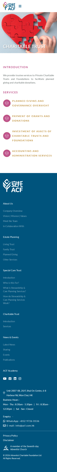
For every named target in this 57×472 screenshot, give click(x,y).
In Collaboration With (13, 226)
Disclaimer (8, 440)
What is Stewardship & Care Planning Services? (14, 289)
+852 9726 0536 (29, 421)
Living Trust (8, 244)
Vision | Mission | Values (15, 215)
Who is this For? (11, 282)
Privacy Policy (10, 435)
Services (7, 326)
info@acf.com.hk (25, 425)
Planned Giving (10, 254)
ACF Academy (10, 370)
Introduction (9, 277)
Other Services (10, 259)
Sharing (6, 349)
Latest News (9, 344)
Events (6, 354)
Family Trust (8, 249)
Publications (9, 359)
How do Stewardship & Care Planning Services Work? (14, 300)
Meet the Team (10, 220)
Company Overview (12, 210)
